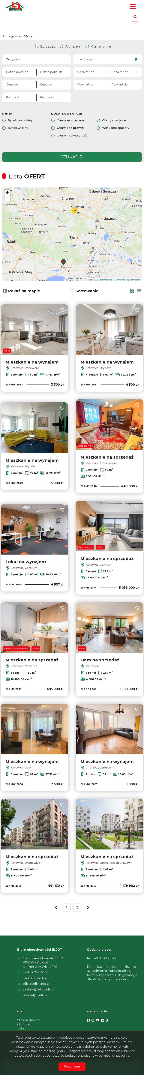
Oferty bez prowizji (70, 128)
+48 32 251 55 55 (35, 972)
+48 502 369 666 (35, 978)
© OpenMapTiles (104, 279)
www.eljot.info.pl (35, 995)
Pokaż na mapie (24, 291)
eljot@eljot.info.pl (36, 984)
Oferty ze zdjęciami (70, 120)
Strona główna (28, 1020)
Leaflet (92, 279)
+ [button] (7, 192)
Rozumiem (72, 1066)
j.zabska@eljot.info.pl (39, 989)
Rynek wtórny (18, 128)
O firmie (23, 1024)
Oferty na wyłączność (72, 135)
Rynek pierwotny (20, 120)
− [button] (7, 198)
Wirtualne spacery (115, 128)
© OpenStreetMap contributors (127, 279)
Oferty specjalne (114, 120)
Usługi (22, 1028)
